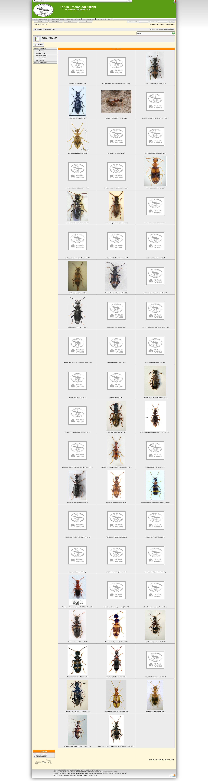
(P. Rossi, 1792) (77, 641)
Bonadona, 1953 (155, 153)
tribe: (40, 50)
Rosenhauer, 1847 (155, 362)
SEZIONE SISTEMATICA (73, 19)
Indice (36, 29)
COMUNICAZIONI (44, 19)
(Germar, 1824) (155, 537)
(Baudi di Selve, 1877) (77, 467)
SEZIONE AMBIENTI (88, 19)
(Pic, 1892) (155, 502)
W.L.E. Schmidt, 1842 (116, 118)
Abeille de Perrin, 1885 (155, 327)
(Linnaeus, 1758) (116, 676)
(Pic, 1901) (77, 572)
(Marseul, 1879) (77, 502)
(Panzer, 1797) (116, 223)
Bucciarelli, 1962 (155, 467)
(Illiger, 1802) (77, 153)
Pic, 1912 (155, 188)
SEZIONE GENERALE (57, 19)
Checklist (42, 29)
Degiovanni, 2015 (116, 537)
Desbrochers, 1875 (77, 188)
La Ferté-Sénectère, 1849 (116, 188)
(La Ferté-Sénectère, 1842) (116, 467)
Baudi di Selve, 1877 (116, 292)
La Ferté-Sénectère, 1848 (155, 118)
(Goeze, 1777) (155, 676)
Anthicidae (51, 29)
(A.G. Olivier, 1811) (77, 327)
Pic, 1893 (77, 83)
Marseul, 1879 (116, 327)
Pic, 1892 (116, 397)
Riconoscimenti (93, 775)
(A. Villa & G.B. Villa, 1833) (116, 746)
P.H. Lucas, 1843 (155, 223)
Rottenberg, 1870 (116, 711)
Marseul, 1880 (155, 258)
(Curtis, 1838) (116, 502)
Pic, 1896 (116, 153)
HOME (35, 19)
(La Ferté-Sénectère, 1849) (77, 537)
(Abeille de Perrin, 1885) (77, 432)
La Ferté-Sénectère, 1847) (116, 83)
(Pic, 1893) (116, 607)
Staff (78, 775)
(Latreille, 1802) (155, 641)
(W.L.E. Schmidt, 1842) (155, 432)
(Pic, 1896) (77, 746)
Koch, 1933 (77, 292)
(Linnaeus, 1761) (155, 83)
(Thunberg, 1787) (77, 118)
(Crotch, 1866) (155, 607)
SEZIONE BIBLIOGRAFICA (104, 19)
